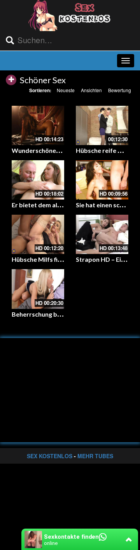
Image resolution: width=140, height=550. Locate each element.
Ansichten (91, 90)
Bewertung (119, 90)
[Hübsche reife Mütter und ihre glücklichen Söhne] (102, 125)
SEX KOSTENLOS (49, 456)
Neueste (66, 90)
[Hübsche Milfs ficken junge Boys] (38, 234)
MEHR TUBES (95, 456)
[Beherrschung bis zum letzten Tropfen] (38, 288)
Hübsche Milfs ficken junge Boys (58, 259)
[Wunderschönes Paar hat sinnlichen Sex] (38, 125)
